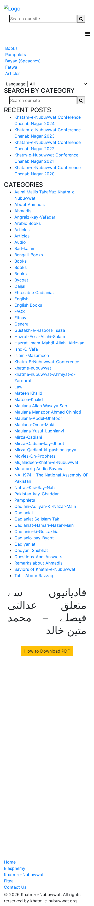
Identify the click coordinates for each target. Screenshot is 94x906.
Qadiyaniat (25, 544)
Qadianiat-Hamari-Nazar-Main (44, 525)
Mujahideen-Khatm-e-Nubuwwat (46, 462)
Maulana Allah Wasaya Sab (40, 405)
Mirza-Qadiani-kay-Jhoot (39, 443)
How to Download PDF (47, 651)
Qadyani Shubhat (31, 550)
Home (10, 862)
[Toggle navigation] (87, 34)
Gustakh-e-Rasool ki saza (39, 330)
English (21, 298)
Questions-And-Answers (38, 556)
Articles (12, 73)
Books (10, 48)
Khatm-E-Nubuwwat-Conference (46, 361)
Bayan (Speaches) (22, 60)
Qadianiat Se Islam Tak (36, 519)
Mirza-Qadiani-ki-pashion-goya (45, 449)
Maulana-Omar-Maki (34, 424)
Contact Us (15, 887)
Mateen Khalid (28, 393)
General (22, 324)
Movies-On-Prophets (34, 456)
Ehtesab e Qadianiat (34, 292)
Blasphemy (14, 868)
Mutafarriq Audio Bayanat (39, 468)
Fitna (9, 880)
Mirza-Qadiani (28, 437)
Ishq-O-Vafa (26, 349)
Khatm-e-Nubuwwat (24, 874)
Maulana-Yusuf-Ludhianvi (39, 430)
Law (18, 386)
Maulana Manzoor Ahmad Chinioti (47, 412)
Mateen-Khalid (28, 399)
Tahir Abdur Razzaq (33, 575)
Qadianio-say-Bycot (34, 537)
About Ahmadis (29, 204)
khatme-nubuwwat (32, 368)
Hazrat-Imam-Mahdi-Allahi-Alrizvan (49, 342)
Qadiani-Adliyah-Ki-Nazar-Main (45, 506)
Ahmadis (22, 210)
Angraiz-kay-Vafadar (34, 217)
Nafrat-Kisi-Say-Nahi (35, 487)
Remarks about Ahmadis (38, 563)
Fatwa (10, 67)
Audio (20, 242)
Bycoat (21, 280)
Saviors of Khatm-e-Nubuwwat (44, 569)
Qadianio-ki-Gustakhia (36, 531)
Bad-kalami (25, 248)
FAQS (19, 311)
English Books (28, 305)
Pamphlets (15, 54)
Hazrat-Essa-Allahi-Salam (39, 336)
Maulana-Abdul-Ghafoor (38, 418)
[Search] (81, 19)
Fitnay (20, 317)
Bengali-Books (28, 254)
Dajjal (19, 286)
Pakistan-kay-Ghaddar (36, 493)
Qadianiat (23, 512)
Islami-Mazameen (31, 355)
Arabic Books (27, 223)
